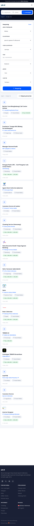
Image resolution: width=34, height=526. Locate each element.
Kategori (3, 490)
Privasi (3, 510)
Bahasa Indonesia (24, 505)
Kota (2, 493)
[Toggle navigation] (31, 5)
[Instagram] (12, 481)
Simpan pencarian (26, 96)
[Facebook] (9, 481)
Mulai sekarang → (25, 1)
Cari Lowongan (5, 488)
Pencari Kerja (5, 498)
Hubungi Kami (22, 496)
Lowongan (28, 12)
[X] (5, 481)
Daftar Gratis (4, 496)
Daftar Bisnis (21, 490)
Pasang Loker (22, 488)
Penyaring (18, 88)
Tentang (3, 505)
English (21, 508)
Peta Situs (4, 513)
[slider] (3, 60)
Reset (29, 24)
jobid (3, 5)
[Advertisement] (17, 445)
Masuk (20, 493)
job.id (3, 470)
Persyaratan (4, 508)
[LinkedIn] (2, 481)
